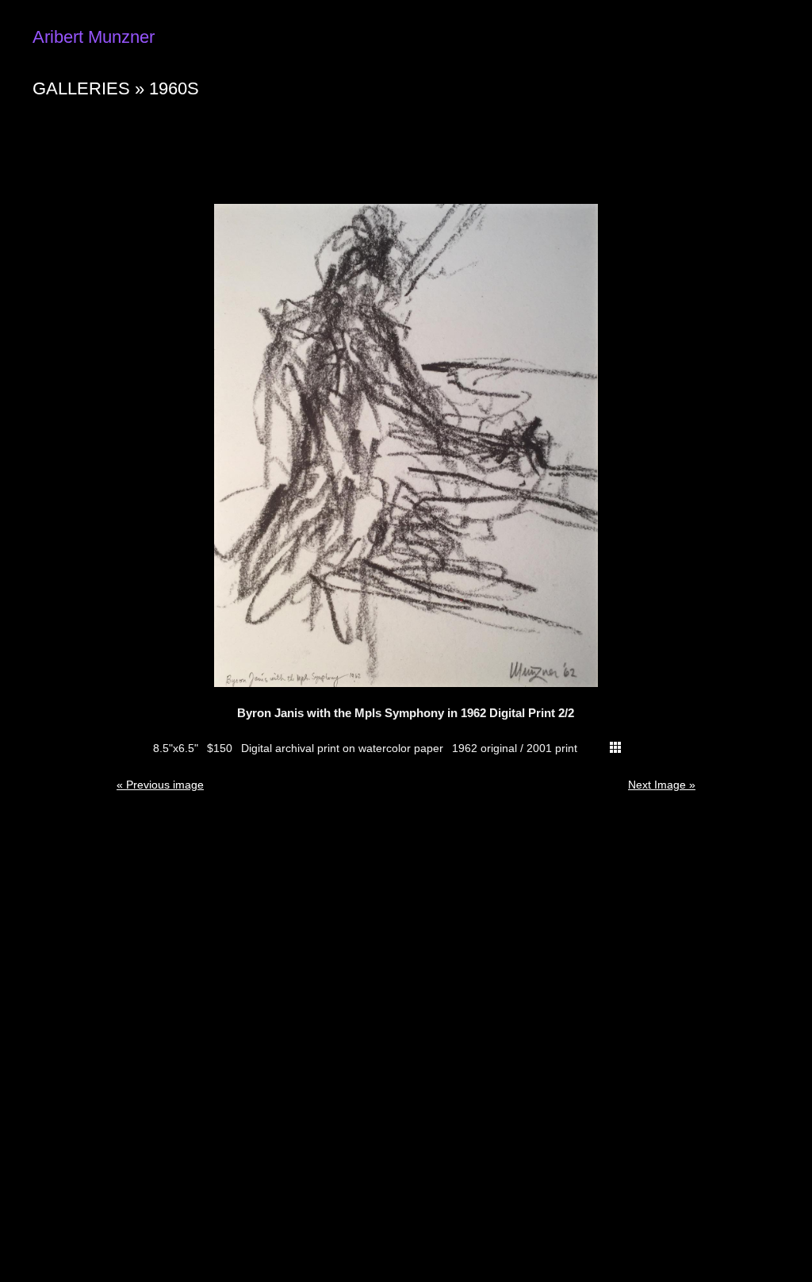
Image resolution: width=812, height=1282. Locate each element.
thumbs (615, 747)
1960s (174, 88)
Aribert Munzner (94, 37)
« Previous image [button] (160, 784)
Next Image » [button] (661, 784)
